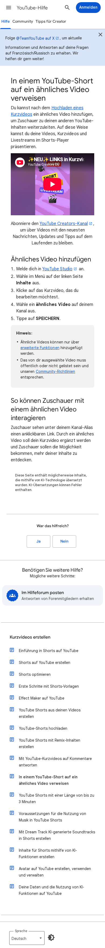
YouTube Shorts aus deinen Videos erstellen (49, 713)
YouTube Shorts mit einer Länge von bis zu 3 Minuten (56, 798)
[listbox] (27, 938)
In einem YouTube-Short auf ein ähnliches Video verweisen (48, 780)
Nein (64, 541)
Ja (38, 541)
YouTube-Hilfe (32, 8)
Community (22, 21)
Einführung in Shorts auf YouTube (48, 650)
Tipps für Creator (51, 21)
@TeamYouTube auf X (35, 38)
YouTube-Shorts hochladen (43, 728)
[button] (8, 7)
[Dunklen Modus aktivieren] (51, 937)
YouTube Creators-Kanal (64, 223)
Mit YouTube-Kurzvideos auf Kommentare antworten (55, 762)
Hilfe (5, 21)
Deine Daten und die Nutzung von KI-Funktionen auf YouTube (51, 890)
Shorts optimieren (35, 674)
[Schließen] (100, 35)
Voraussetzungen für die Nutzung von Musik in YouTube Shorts (52, 817)
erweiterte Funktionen (40, 347)
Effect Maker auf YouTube (41, 698)
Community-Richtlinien (55, 371)
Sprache (21, 931)
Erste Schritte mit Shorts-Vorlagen (49, 686)
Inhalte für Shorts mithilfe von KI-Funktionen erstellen (48, 853)
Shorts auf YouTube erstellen (44, 662)
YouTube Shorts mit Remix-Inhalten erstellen (49, 743)
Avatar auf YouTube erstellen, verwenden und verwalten (55, 872)
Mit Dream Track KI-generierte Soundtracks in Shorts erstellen (57, 835)
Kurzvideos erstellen (30, 637)
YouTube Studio (57, 269)
